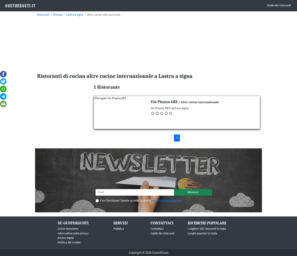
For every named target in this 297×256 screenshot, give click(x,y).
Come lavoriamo (68, 228)
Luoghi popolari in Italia (202, 233)
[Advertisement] (148, 44)
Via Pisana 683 (164, 101)
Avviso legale (66, 238)
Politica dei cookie (69, 242)
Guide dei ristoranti (279, 5)
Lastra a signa (74, 14)
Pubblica (118, 228)
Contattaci (157, 228)
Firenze (57, 14)
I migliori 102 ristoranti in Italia (207, 228)
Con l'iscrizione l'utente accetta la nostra (141, 200)
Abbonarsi (193, 192)
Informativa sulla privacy (167, 200)
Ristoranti (43, 14)
